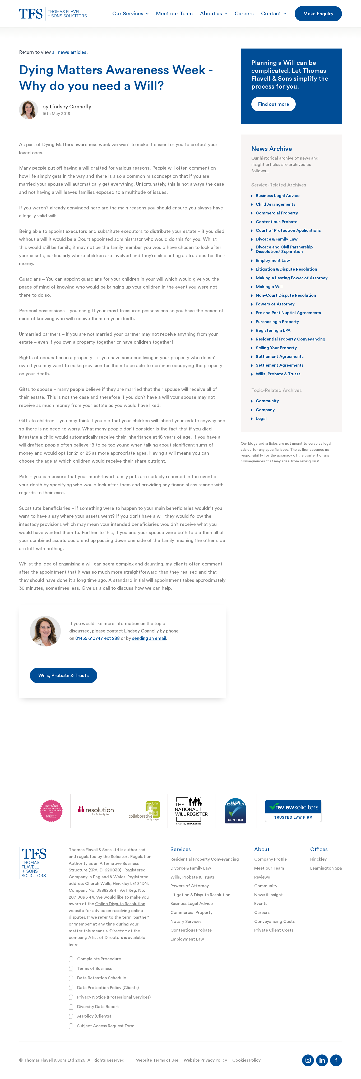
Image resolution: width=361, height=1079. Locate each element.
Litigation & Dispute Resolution (200, 895)
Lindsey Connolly (70, 106)
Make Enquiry (318, 13)
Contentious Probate (191, 930)
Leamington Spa (326, 868)
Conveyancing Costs (274, 921)
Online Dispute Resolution (120, 904)
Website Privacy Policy (205, 1060)
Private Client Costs (273, 930)
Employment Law (187, 939)
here (73, 944)
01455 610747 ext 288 (97, 638)
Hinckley (318, 859)
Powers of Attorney (189, 886)
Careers (262, 912)
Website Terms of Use (157, 1060)
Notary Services (185, 921)
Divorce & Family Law (190, 868)
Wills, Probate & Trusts (63, 675)
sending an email (149, 638)
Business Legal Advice (191, 903)
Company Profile (270, 859)
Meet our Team (269, 868)
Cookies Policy (246, 1060)
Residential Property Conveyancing (204, 859)
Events (260, 903)
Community (265, 886)
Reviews (262, 877)
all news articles (69, 52)
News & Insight (268, 895)
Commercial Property (191, 912)
